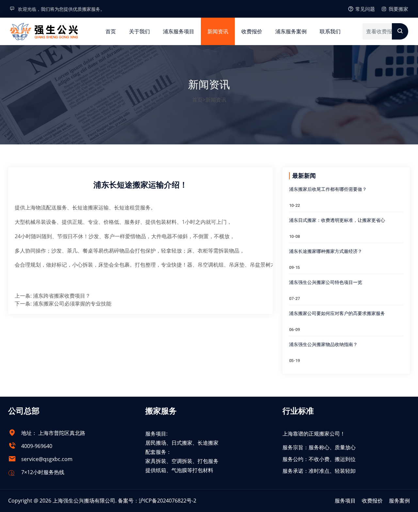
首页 (110, 31)
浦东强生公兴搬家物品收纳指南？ (323, 344)
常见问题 (365, 9)
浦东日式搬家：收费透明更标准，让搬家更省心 (337, 220)
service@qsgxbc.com (46, 459)
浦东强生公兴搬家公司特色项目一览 (325, 282)
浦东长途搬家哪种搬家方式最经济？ (325, 251)
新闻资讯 (217, 31)
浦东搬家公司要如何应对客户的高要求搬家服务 (337, 313)
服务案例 (399, 500)
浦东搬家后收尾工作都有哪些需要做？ (328, 189)
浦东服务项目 (178, 31)
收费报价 (251, 31)
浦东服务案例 (291, 31)
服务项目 (345, 500)
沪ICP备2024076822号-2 (167, 500)
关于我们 (139, 31)
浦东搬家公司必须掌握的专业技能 (72, 303)
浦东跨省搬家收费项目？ (61, 295)
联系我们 (330, 31)
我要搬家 (398, 9)
